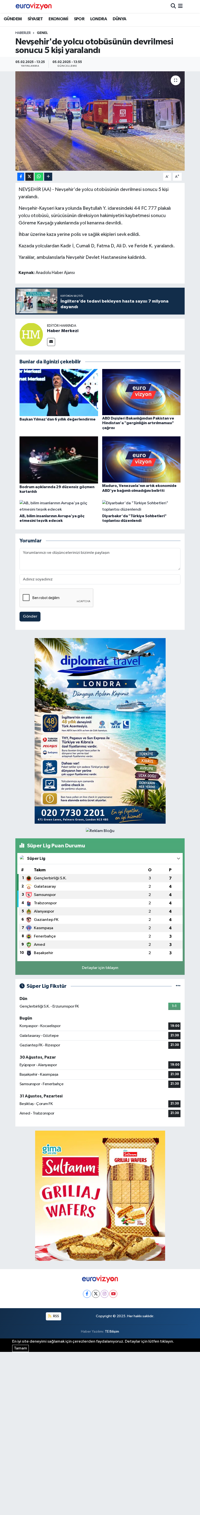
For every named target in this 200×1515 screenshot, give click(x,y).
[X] (96, 1294)
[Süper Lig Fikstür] (178, 986)
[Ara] (173, 6)
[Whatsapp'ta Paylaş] (39, 177)
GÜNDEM (13, 19)
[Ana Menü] (180, 6)
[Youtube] (113, 1294)
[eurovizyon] (33, 6)
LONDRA (98, 19)
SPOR (79, 19)
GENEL (42, 33)
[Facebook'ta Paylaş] (20, 177)
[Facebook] (87, 1294)
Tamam (20, 1348)
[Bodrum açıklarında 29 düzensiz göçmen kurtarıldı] (59, 460)
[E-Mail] (51, 342)
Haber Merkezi (63, 331)
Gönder (30, 616)
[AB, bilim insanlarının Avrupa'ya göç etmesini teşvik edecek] (59, 506)
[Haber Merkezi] (31, 334)
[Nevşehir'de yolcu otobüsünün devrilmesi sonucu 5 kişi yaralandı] (100, 121)
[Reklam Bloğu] (100, 731)
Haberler (23, 33)
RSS (55, 1316)
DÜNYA (119, 19)
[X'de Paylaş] (29, 177)
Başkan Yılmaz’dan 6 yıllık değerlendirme (58, 419)
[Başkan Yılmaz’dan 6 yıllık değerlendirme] (59, 392)
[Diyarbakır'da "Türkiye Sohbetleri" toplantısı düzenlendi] (141, 506)
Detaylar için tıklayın (100, 968)
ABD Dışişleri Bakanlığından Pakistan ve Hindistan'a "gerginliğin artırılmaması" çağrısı (138, 423)
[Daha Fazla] (48, 177)
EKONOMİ (58, 19)
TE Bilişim (112, 1331)
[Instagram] (104, 1294)
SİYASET (35, 19)
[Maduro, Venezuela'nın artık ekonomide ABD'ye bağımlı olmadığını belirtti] (141, 459)
